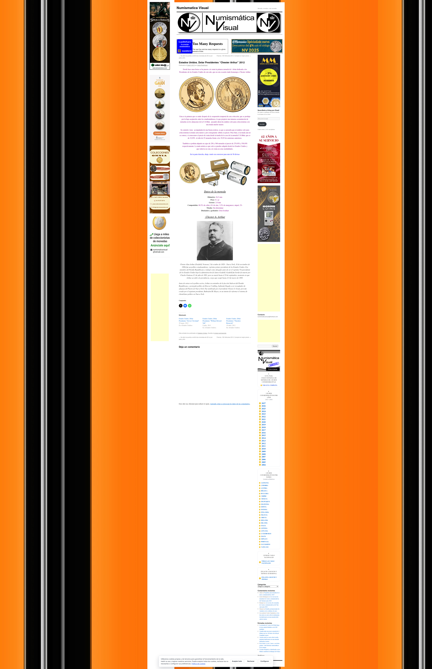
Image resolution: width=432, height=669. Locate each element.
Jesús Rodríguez (202, 65)
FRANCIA (263, 515)
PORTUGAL (264, 542)
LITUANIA (263, 531)
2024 (262, 411)
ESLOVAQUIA (264, 501)
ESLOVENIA (264, 504)
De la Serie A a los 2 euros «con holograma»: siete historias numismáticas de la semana (269, 645)
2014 (262, 438)
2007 (262, 456)
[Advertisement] (160, 307)
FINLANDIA (264, 512)
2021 (262, 419)
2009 (262, 451)
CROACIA (263, 499)
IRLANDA (263, 523)
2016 (262, 432)
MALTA (262, 536)
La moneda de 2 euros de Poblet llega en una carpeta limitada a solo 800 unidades (269, 627)
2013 (262, 440)
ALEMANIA (264, 483)
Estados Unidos (202, 333)
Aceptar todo (237, 661)
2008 (262, 454)
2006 (262, 459)
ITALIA (262, 526)
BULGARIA (264, 493)
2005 (262, 462)
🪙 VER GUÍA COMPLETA (268, 385)
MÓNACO (263, 539)
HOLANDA (263, 520)
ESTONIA (263, 509)
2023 (262, 414)
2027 (262, 403)
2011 (262, 446)
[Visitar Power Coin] (269, 214)
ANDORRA (263, 485)
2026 (262, 405)
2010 (262, 448)
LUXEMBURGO (265, 534)
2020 (262, 422)
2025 (262, 408)
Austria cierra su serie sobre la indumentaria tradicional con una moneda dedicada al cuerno (269, 639)
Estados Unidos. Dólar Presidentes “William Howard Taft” (212, 320)
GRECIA (263, 517)
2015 (262, 435)
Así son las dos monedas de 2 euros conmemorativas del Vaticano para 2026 (269, 599)
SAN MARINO (264, 544)
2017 (262, 430)
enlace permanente (220, 333)
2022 (262, 416)
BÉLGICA (263, 491)
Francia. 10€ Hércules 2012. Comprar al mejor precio (234, 56)
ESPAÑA (263, 507)
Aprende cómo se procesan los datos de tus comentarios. (230, 404)
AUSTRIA (263, 488)
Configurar (264, 661)
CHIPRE (263, 496)
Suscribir (262, 124)
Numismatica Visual (193, 7)
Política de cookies (198, 664)
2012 (262, 443)
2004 (262, 464)
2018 (262, 427)
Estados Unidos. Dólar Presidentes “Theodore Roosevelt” (233, 320)
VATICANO (264, 547)
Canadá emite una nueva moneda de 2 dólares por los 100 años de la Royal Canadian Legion (269, 633)
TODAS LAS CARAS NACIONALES (266, 562)
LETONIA (263, 528)
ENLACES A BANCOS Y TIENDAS (268, 578)
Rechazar (250, 661)
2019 (262, 424)
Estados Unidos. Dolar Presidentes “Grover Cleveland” (189, 319)
